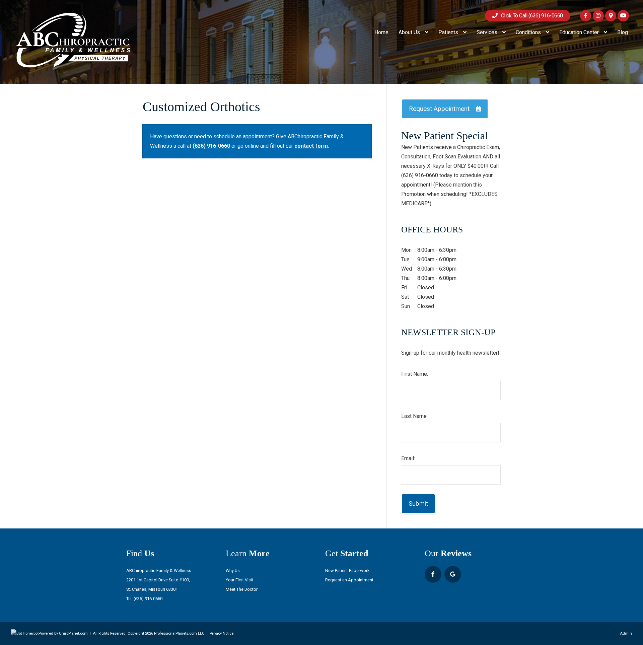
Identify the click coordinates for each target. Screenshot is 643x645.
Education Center (579, 32)
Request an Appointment (349, 579)
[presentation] (25, 633)
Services (488, 32)
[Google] (610, 15)
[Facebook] (585, 15)
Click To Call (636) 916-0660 (530, 15)
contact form (311, 146)
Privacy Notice (221, 633)
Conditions (529, 32)
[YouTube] (623, 15)
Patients (448, 32)
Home (381, 32)
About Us (410, 32)
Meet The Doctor (242, 589)
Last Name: (414, 416)
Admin (626, 633)
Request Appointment (439, 109)
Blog (622, 32)
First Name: (414, 374)
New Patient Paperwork (347, 570)
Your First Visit (239, 579)
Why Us (233, 570)
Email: (408, 458)
